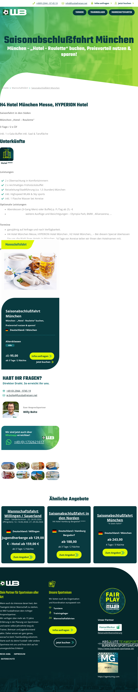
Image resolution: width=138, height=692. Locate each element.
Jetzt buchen (63, 642)
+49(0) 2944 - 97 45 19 (47, 3)
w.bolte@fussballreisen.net (21, 395)
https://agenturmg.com (108, 676)
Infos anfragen (61, 630)
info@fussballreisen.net (76, 3)
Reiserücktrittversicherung (110, 632)
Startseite (4, 88)
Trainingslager (61, 613)
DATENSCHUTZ (8, 659)
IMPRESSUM (19, 654)
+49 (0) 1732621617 (29, 442)
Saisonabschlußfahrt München (115, 517)
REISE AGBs (5, 654)
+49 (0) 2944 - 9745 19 (18, 390)
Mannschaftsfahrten (64, 618)
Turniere (58, 608)
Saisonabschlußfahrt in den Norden (69, 515)
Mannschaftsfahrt (20, 88)
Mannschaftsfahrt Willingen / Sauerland (23, 513)
